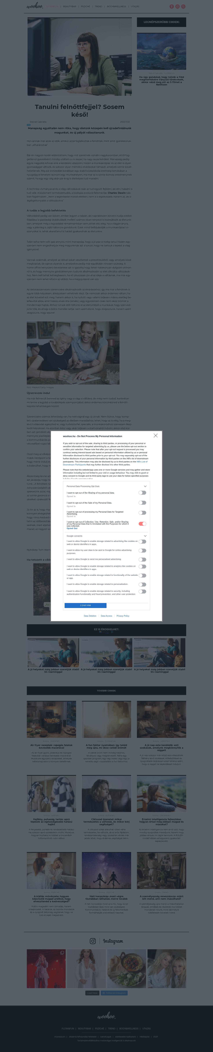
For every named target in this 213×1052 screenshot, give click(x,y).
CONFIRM (85, 605)
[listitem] (106, 486)
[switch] (142, 493)
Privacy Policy (123, 616)
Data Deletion (90, 616)
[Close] (156, 436)
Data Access (106, 616)
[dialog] (106, 526)
